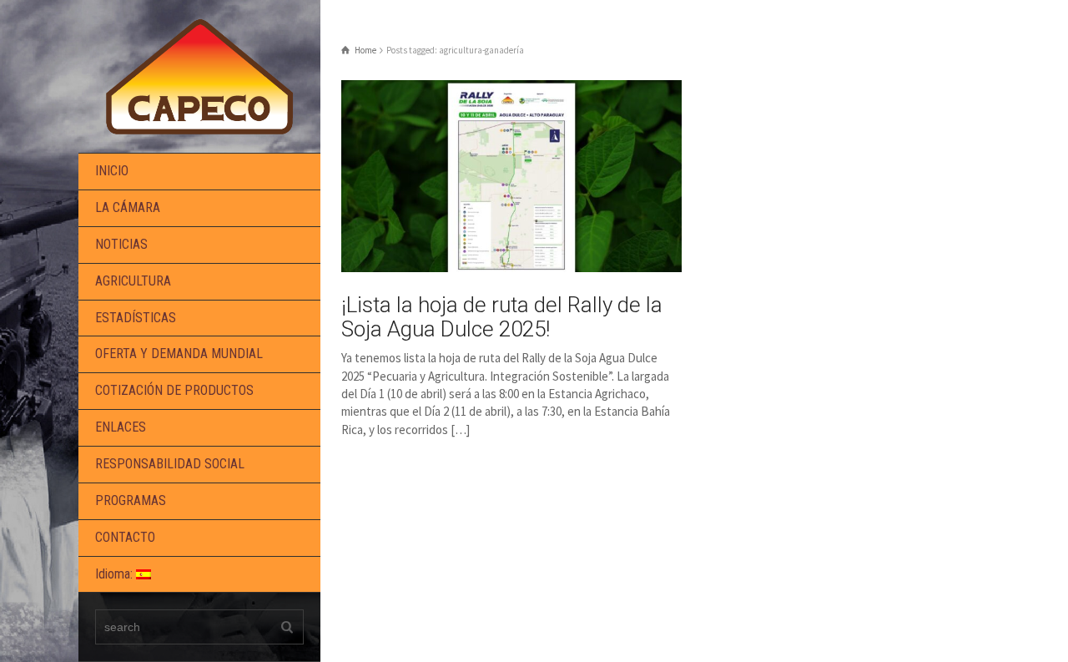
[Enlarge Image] (511, 176)
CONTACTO (125, 537)
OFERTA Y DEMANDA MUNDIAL (179, 353)
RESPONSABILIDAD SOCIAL (169, 464)
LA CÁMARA (127, 207)
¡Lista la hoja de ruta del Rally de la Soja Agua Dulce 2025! (501, 316)
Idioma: (115, 574)
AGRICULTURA (133, 281)
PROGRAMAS (130, 500)
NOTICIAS (121, 244)
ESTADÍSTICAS (135, 318)
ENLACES (120, 427)
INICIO (111, 171)
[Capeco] (199, 75)
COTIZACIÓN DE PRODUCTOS (174, 390)
